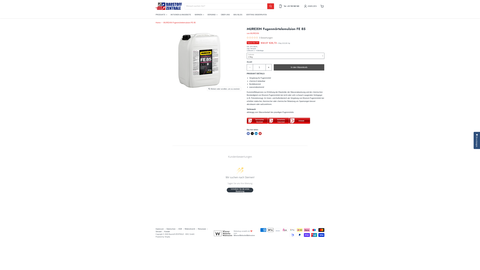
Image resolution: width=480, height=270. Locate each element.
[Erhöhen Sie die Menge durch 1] (269, 67)
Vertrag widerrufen (256, 15)
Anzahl (249, 62)
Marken (199, 15)
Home (158, 23)
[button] (311, 6)
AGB (180, 229)
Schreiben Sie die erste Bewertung (240, 190)
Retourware (202, 229)
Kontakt (167, 231)
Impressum (160, 229)
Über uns (225, 15)
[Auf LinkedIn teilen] (256, 133)
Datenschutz (171, 229)
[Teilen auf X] (252, 133)
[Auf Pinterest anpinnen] (260, 133)
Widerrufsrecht (190, 229)
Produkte (161, 15)
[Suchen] (270, 6)
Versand (211, 15)
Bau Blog (238, 15)
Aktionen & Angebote (180, 15)
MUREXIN (254, 33)
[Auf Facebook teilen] (248, 133)
